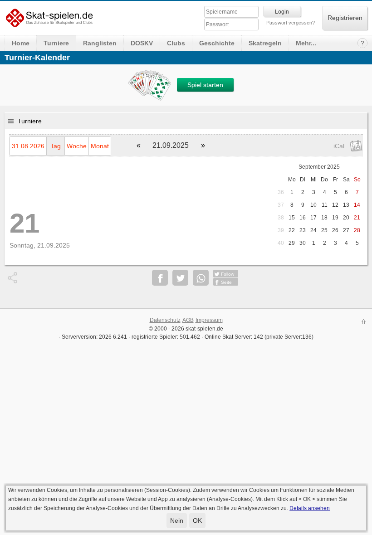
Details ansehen (309, 508)
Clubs (176, 43)
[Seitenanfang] (363, 322)
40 (281, 243)
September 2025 (319, 167)
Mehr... (306, 43)
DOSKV (142, 43)
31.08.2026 (28, 146)
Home (20, 43)
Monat (100, 146)
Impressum (209, 320)
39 (281, 230)
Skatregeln (265, 43)
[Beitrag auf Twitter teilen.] (180, 278)
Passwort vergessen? (290, 22)
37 (281, 205)
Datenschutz (165, 320)
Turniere (56, 43)
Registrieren (345, 17)
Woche (77, 146)
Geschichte (217, 43)
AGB (188, 320)
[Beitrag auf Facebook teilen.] (160, 278)
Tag (55, 146)
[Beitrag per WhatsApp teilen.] (201, 278)
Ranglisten (100, 43)
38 (281, 217)
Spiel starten (205, 84)
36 (281, 192)
